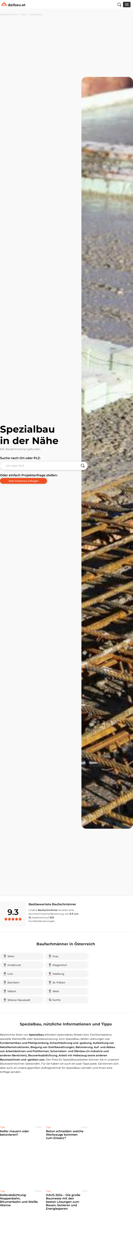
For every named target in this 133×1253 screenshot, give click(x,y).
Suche (56, 999)
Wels (56, 991)
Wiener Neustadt (18, 1000)
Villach (11, 991)
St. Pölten (59, 982)
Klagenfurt (60, 965)
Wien (10, 956)
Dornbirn (13, 982)
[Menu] (127, 4)
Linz (10, 973)
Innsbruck (14, 965)
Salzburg (58, 973)
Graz (55, 956)
